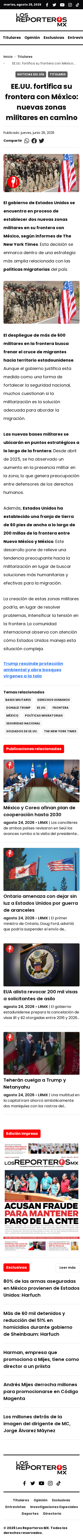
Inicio (8, 56)
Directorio (52, 1513)
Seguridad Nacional (23, 723)
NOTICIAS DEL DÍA (30, 74)
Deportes (30, 1513)
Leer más (67, 1267)
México (12, 715)
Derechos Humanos (53, 700)
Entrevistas (15, 1507)
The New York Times (60, 731)
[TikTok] (58, 1483)
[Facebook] (24, 1483)
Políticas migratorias (44, 715)
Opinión (32, 37)
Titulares (12, 37)
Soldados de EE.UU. (22, 731)
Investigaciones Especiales (54, 1507)
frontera (60, 708)
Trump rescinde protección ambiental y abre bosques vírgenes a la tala (33, 670)
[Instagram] (50, 1483)
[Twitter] (32, 1483)
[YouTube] (41, 1483)
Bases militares (18, 700)
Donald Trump (18, 708)
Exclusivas (54, 37)
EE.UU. (41, 708)
